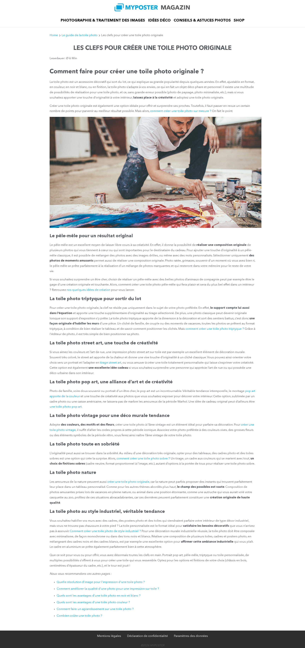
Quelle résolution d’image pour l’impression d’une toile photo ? (101, 582)
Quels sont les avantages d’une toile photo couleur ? (93, 602)
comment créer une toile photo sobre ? (143, 458)
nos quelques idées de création (88, 289)
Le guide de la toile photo (79, 35)
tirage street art (110, 362)
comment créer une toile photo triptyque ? (215, 328)
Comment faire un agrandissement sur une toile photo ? (95, 609)
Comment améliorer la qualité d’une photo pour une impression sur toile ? (108, 588)
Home (54, 35)
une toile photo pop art (66, 406)
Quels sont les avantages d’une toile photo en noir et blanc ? (98, 595)
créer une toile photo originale (128, 481)
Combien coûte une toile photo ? (79, 615)
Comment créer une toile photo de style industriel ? (105, 531)
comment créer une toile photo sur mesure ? (180, 111)
